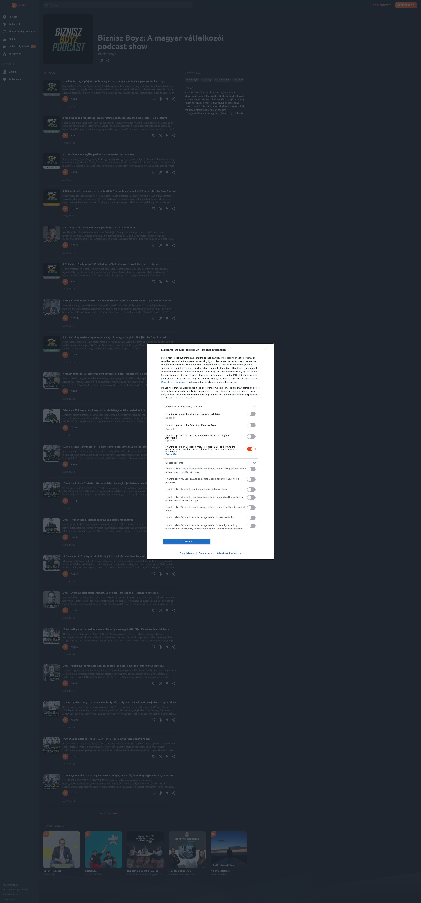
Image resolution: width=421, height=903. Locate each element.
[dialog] (210, 452)
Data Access (205, 553)
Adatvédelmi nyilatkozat (229, 553)
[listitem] (210, 406)
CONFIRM (187, 541)
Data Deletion (187, 553)
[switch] (251, 414)
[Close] (267, 350)
